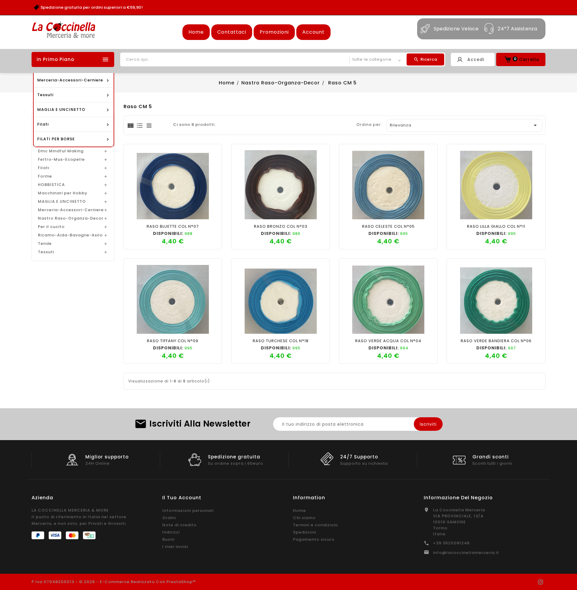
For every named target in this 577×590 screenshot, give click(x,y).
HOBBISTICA (51, 184)
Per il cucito (51, 227)
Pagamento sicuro (313, 539)
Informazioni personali (188, 510)
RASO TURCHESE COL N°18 (281, 341)
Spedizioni (304, 532)
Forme (45, 176)
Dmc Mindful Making (61, 151)
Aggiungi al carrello (152, 213)
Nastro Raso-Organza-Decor (70, 218)
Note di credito (179, 525)
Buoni (168, 539)
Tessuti (46, 252)
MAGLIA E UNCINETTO (62, 201)
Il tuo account (181, 497)
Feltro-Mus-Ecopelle (61, 159)
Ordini (169, 518)
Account (313, 32)
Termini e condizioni (315, 525)
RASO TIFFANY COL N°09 (172, 341)
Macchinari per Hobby (62, 193)
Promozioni (274, 32)
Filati (43, 168)
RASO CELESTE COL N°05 (388, 226)
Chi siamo (304, 518)
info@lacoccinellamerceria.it (466, 552)
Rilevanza (464, 125)
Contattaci (231, 32)
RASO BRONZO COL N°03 (280, 226)
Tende (45, 243)
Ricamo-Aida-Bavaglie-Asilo (70, 235)
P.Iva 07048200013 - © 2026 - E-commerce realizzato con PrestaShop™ (114, 582)
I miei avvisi (175, 546)
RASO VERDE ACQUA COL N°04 (388, 341)
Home (196, 32)
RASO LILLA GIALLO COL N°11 (496, 226)
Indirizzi (171, 532)
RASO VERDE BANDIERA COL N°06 (496, 341)
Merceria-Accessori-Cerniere (71, 210)
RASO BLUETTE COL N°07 (173, 226)
